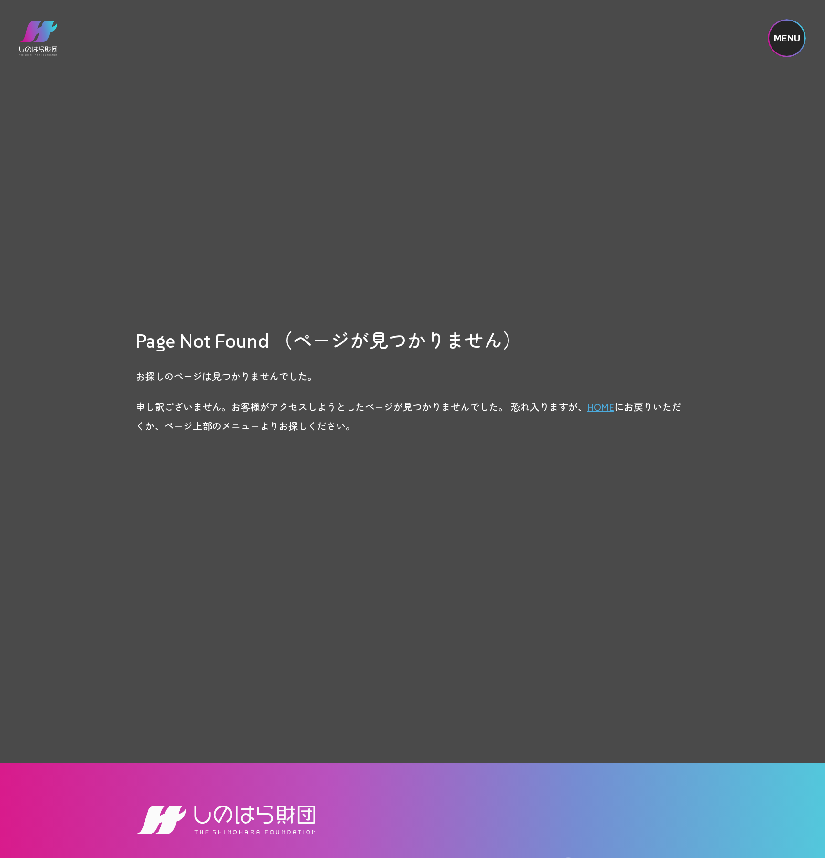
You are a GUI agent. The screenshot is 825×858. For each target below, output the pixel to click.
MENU (787, 38)
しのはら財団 (38, 38)
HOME (600, 406)
